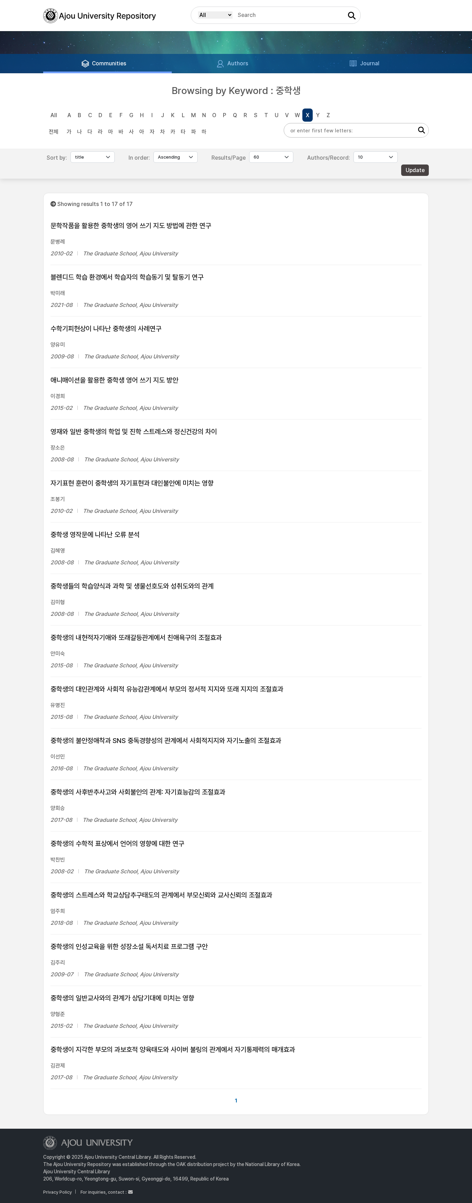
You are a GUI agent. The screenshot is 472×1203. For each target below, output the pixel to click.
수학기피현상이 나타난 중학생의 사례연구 (105, 329)
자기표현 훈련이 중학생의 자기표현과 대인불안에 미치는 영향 (132, 483)
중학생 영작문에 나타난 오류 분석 (95, 534)
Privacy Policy (57, 1192)
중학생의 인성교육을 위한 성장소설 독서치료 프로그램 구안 (129, 946)
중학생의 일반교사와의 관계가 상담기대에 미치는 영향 (122, 998)
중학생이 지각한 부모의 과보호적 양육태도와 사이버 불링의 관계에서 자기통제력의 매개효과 (172, 1049)
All (53, 115)
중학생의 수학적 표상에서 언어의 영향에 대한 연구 (117, 843)
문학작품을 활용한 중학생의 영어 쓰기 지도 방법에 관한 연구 (130, 226)
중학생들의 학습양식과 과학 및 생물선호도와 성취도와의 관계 (132, 586)
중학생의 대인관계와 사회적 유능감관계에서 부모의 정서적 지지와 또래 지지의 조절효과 (166, 689)
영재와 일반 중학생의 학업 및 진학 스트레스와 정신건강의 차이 (133, 431)
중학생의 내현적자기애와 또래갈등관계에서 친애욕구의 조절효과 (136, 637)
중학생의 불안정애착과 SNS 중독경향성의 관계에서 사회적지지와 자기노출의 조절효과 (165, 740)
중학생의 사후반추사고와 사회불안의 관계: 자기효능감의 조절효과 (137, 792)
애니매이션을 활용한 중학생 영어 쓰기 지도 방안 (114, 380)
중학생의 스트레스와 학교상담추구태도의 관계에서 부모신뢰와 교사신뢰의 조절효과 (161, 895)
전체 (53, 132)
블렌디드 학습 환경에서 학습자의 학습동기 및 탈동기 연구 (127, 277)
